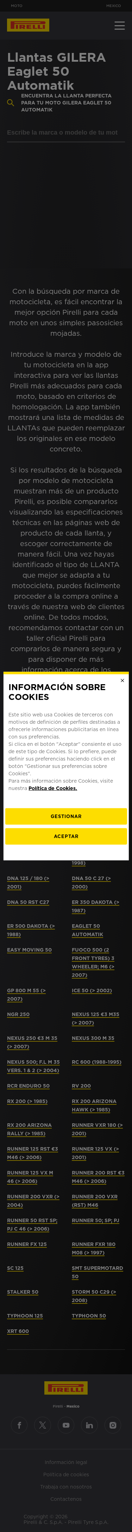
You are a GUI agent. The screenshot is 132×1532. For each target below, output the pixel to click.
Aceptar (66, 836)
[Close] (122, 680)
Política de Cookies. (53, 788)
